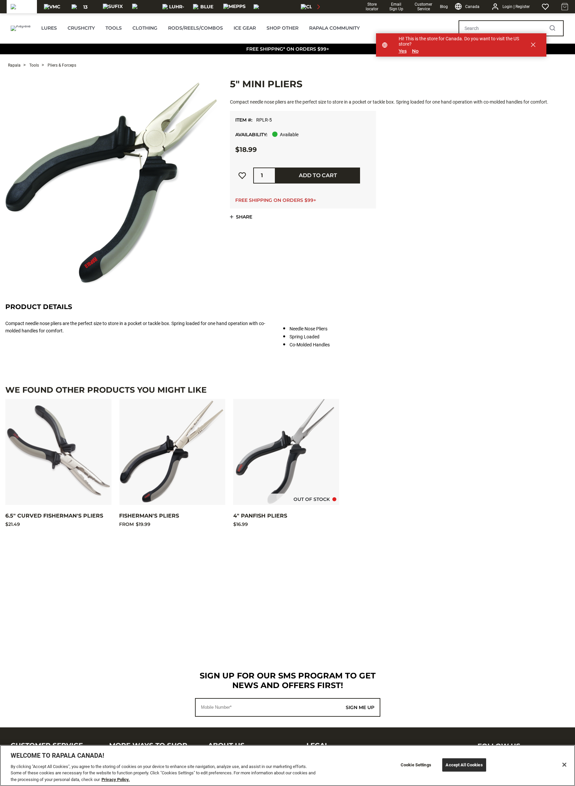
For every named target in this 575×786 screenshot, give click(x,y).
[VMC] (52, 6)
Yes (403, 51)
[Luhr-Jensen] (173, 6)
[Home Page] (21, 28)
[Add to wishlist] (242, 175)
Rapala (14, 65)
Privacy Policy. (115, 779)
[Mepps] (234, 6)
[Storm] (143, 6)
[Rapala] (22, 6)
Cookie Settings (416, 764)
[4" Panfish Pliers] (286, 452)
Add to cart (318, 175)
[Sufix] (113, 6)
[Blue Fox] (204, 6)
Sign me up (360, 707)
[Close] (564, 764)
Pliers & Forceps (61, 65)
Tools (33, 65)
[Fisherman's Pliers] (172, 452)
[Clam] (310, 6)
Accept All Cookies (464, 764)
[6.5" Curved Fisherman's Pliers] (58, 452)
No (415, 51)
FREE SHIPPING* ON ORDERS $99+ (287, 49)
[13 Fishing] (83, 6)
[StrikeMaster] (272, 6)
